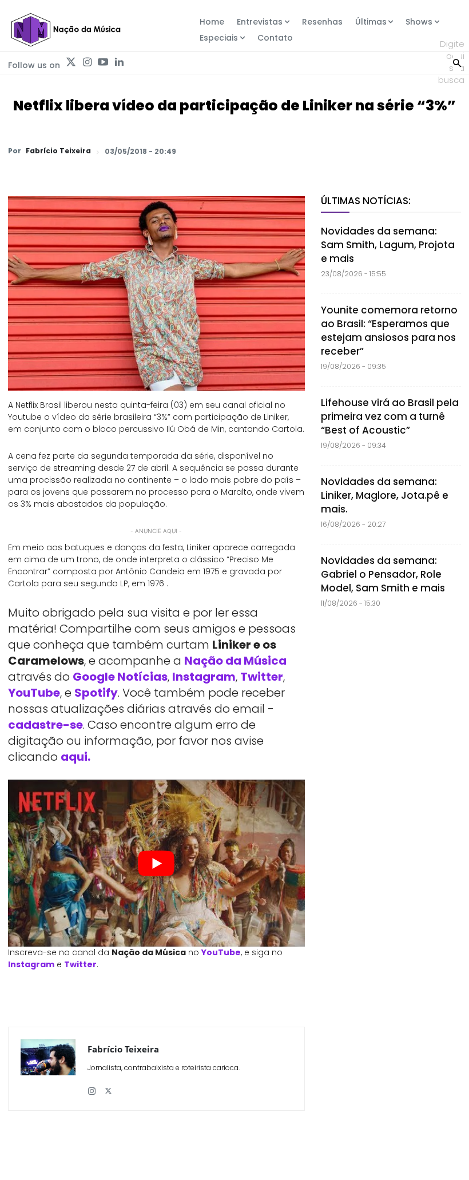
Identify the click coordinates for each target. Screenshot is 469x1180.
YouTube (34, 693)
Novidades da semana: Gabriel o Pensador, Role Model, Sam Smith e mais (383, 574)
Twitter (261, 677)
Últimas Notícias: (366, 201)
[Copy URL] (422, 151)
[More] (449, 151)
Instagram (204, 677)
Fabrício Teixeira (58, 151)
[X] (316, 151)
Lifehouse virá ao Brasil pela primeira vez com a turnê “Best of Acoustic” (390, 416)
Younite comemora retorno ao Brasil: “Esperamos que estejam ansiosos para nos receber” (389, 330)
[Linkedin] (119, 62)
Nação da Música (235, 661)
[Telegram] (369, 151)
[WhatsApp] (290, 151)
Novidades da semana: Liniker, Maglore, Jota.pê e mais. (384, 495)
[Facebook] (343, 151)
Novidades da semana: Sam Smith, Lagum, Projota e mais (388, 244)
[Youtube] (103, 62)
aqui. (75, 757)
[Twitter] (71, 62)
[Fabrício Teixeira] (48, 1068)
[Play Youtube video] (156, 863)
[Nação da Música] (65, 30)
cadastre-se (45, 725)
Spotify (96, 693)
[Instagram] (87, 62)
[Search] (457, 62)
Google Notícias (120, 677)
